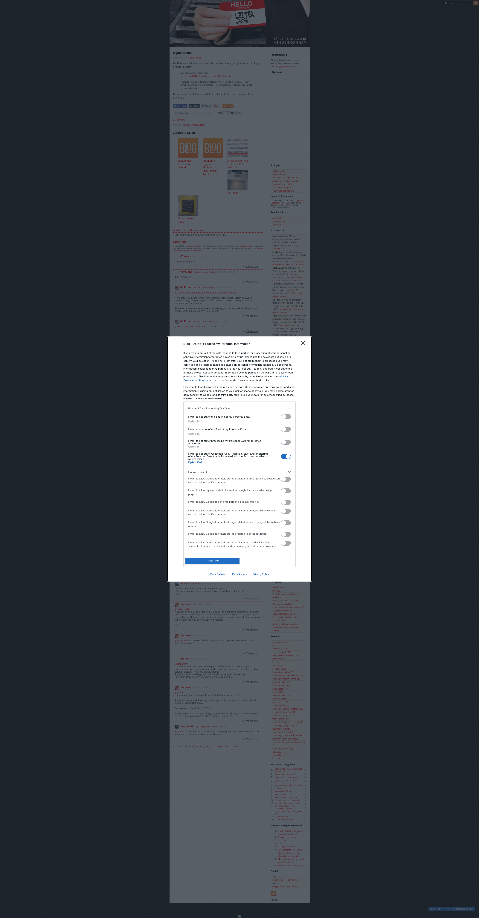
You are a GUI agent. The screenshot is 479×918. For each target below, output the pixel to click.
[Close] (304, 344)
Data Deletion (218, 574)
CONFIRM (212, 561)
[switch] (286, 416)
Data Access (239, 574)
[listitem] (239, 408)
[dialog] (239, 459)
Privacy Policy (261, 574)
